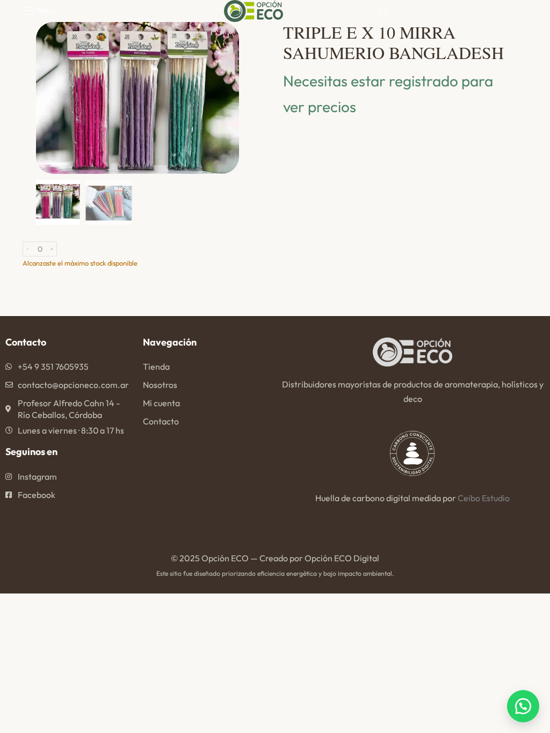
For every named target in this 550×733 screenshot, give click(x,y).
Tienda (156, 366)
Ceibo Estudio (484, 498)
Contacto (161, 421)
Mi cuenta (161, 403)
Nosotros (160, 384)
